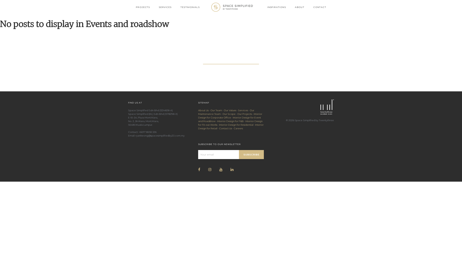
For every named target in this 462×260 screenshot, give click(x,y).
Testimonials (190, 7)
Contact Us (225, 128)
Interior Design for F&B (230, 121)
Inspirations (276, 7)
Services (165, 7)
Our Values (230, 110)
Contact (319, 7)
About (299, 7)
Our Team (216, 110)
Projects (143, 7)
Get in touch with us (231, 61)
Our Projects (244, 113)
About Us (203, 110)
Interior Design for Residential (236, 124)
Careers (238, 128)
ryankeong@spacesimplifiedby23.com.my (160, 135)
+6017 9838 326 (147, 132)
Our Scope (229, 113)
